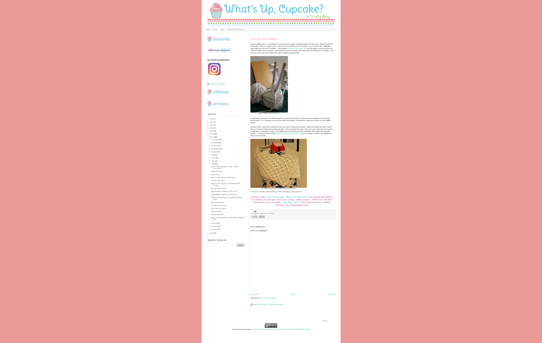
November (215, 143)
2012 (211, 134)
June (213, 158)
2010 (211, 233)
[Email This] (253, 216)
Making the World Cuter (297, 197)
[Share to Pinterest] (263, 216)
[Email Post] (254, 211)
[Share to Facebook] (261, 216)
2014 (211, 128)
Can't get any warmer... (219, 205)
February (214, 226)
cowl (267, 213)
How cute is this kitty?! (218, 208)
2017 (211, 125)
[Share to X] (258, 216)
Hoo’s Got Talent (273, 202)
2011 (211, 137)
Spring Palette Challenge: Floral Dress (224, 194)
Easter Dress (215, 174)
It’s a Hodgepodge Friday (297, 205)
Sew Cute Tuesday (286, 199)
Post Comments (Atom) (268, 298)
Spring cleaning (216, 211)
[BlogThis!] (255, 216)
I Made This (317, 199)
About (215, 29)
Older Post (331, 294)
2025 (211, 119)
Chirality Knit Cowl (217, 214)
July (213, 155)
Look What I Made (291, 202)
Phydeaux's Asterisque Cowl (296, 48)
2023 (211, 122)
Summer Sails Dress (218, 180)
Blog (208, 29)
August (214, 152)
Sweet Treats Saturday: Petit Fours (223, 177)
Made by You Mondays (266, 199)
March (213, 223)
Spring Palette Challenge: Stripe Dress (224, 191)
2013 (211, 131)
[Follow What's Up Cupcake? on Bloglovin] (219, 52)
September (215, 149)
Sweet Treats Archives (235, 29)
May (213, 161)
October (214, 146)
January (214, 229)
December (215, 140)
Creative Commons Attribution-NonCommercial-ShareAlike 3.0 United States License (281, 329)
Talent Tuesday (303, 199)
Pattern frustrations (217, 202)
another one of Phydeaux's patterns (288, 133)
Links (222, 29)
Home (293, 294)
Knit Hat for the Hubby (218, 188)
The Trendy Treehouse (311, 202)
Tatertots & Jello (258, 197)
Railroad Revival (216, 171)
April (213, 164)
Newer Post (254, 294)
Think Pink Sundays (276, 197)
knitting (272, 213)
